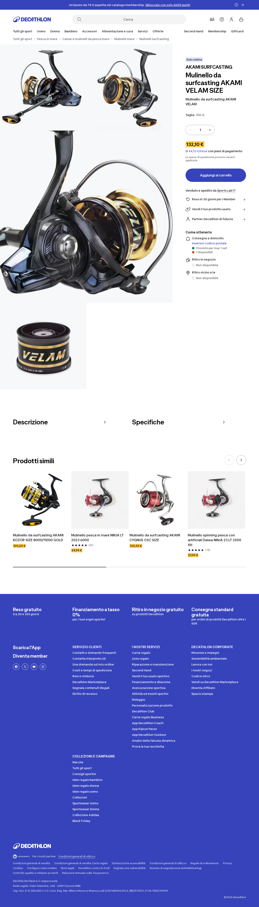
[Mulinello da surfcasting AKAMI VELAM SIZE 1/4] (129, 87)
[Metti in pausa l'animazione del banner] (236, 5)
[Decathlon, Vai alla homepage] (32, 19)
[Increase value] (210, 130)
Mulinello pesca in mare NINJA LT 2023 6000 (97, 537)
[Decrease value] (190, 130)
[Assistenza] (222, 19)
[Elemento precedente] (229, 460)
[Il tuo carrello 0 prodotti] (241, 19)
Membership (217, 31)
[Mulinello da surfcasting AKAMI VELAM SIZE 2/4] (43, 87)
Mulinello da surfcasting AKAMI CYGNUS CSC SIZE (155, 537)
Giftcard (237, 31)
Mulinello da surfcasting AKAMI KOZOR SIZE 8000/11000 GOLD (38, 537)
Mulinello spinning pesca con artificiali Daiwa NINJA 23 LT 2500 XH (214, 540)
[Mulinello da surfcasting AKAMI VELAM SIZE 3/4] (86, 217)
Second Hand (193, 31)
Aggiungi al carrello (216, 175)
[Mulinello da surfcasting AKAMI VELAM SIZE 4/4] (43, 346)
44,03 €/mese (198, 151)
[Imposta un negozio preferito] (212, 19)
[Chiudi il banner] (243, 5)
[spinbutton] (200, 130)
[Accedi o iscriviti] (231, 19)
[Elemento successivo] (241, 460)
